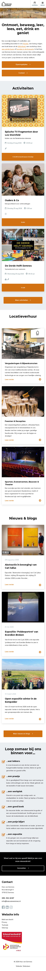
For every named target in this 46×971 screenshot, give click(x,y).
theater (25, 44)
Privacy (4, 922)
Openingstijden (21, 64)
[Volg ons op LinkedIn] (7, 907)
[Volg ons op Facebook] (3, 907)
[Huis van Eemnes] (8, 4)
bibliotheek (22, 46)
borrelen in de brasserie (25, 49)
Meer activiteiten (21, 300)
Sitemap (5, 928)
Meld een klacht (7, 919)
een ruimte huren (8, 49)
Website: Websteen (23, 966)
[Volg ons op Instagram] (11, 907)
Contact (22, 73)
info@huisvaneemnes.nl (11, 901)
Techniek (5, 925)
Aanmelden (21, 868)
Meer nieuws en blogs (21, 734)
